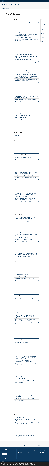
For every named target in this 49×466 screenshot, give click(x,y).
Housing (42, 29)
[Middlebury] (5, 1)
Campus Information (21, 6)
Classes (42, 32)
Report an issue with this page (43, 450)
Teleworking (27, 6)
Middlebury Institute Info (15, 6)
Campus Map (26, 450)
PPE (41, 25)
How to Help (31, 6)
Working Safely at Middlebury (5, 8)
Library (33, 452)
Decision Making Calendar (37, 6)
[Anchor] (17, 19)
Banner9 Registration (20, 452)
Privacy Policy (33, 464)
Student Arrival (42, 28)
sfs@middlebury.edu (24, 445)
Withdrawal (42, 37)
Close (46, 463)
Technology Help (42, 452)
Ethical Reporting (34, 450)
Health (42, 20)
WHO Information (40, 444)
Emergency (19, 450)
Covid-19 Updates (27, 452)
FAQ (10, 6)
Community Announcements (10, 4)
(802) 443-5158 (25, 444)
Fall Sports (42, 41)
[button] (46, 1)
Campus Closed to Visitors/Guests (43, 22)
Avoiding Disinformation (40, 445)
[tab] (26, 23)
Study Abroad (42, 33)
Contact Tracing (43, 24)
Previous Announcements (5, 6)
